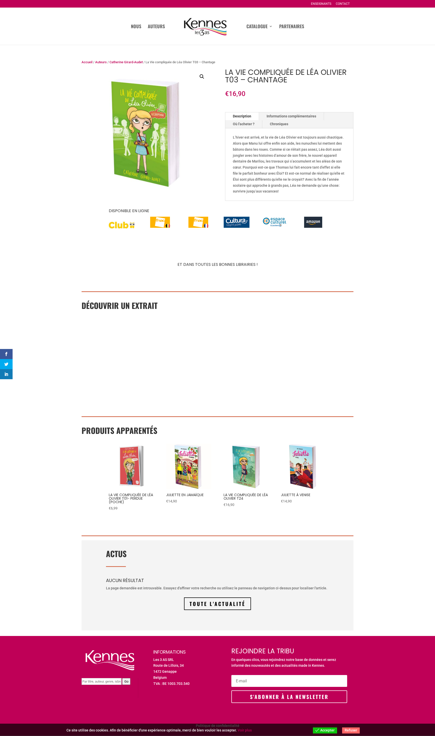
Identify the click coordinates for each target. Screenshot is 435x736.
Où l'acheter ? (244, 124)
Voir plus (245, 730)
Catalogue (257, 26)
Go (126, 681)
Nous (136, 26)
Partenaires (291, 26)
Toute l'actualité (217, 603)
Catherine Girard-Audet (126, 62)
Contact (343, 4)
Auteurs (156, 26)
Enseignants (321, 4)
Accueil (87, 62)
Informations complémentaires (291, 116)
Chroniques (279, 124)
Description (242, 116)
